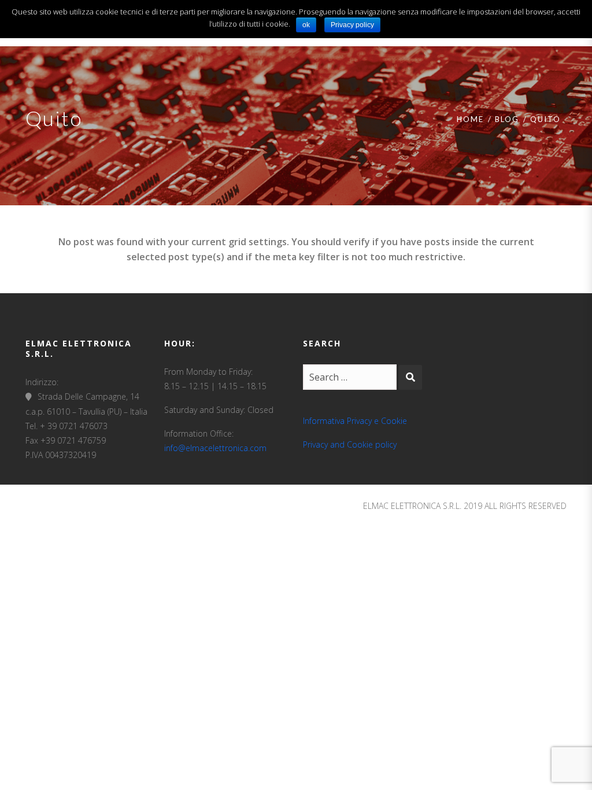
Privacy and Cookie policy (350, 444)
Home (470, 119)
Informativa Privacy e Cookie (355, 420)
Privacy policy (352, 25)
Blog (507, 119)
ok (306, 25)
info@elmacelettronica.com (215, 447)
